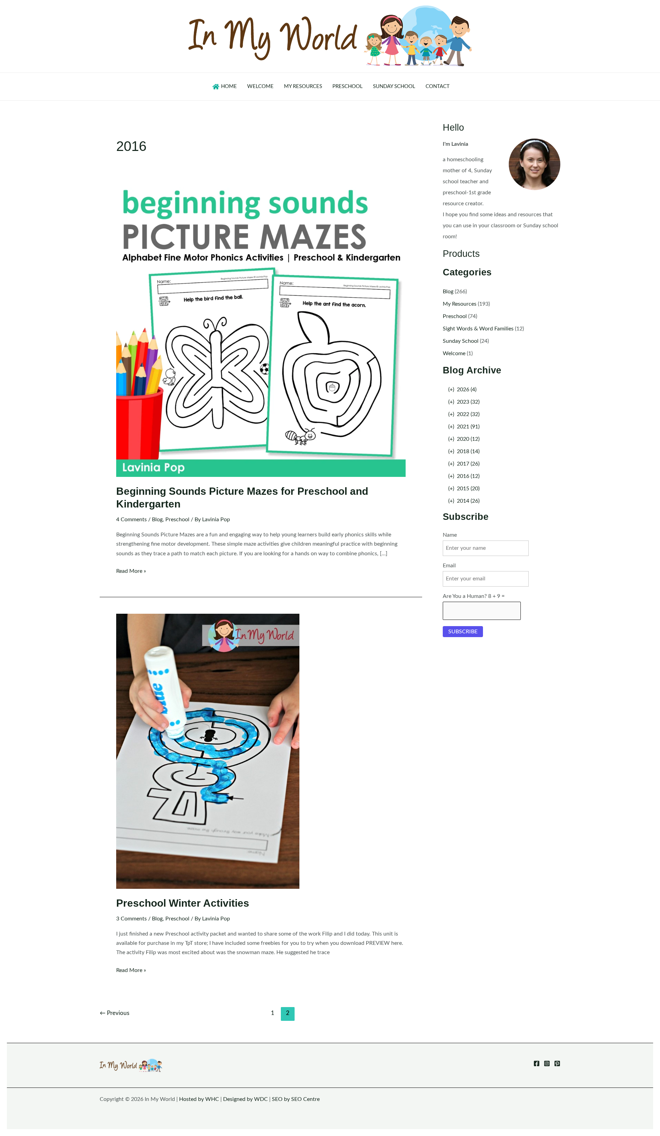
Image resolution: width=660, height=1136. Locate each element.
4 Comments (131, 519)
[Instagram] (547, 1063)
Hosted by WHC (199, 1099)
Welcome (454, 353)
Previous (114, 1013)
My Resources (459, 304)
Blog (157, 519)
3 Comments (131, 918)
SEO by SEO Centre (296, 1099)
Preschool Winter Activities (182, 903)
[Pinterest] (557, 1063)
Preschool (177, 519)
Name (450, 535)
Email (449, 565)
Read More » (131, 572)
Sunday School (460, 341)
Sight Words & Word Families (478, 328)
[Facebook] (537, 1063)
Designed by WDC (245, 1099)
